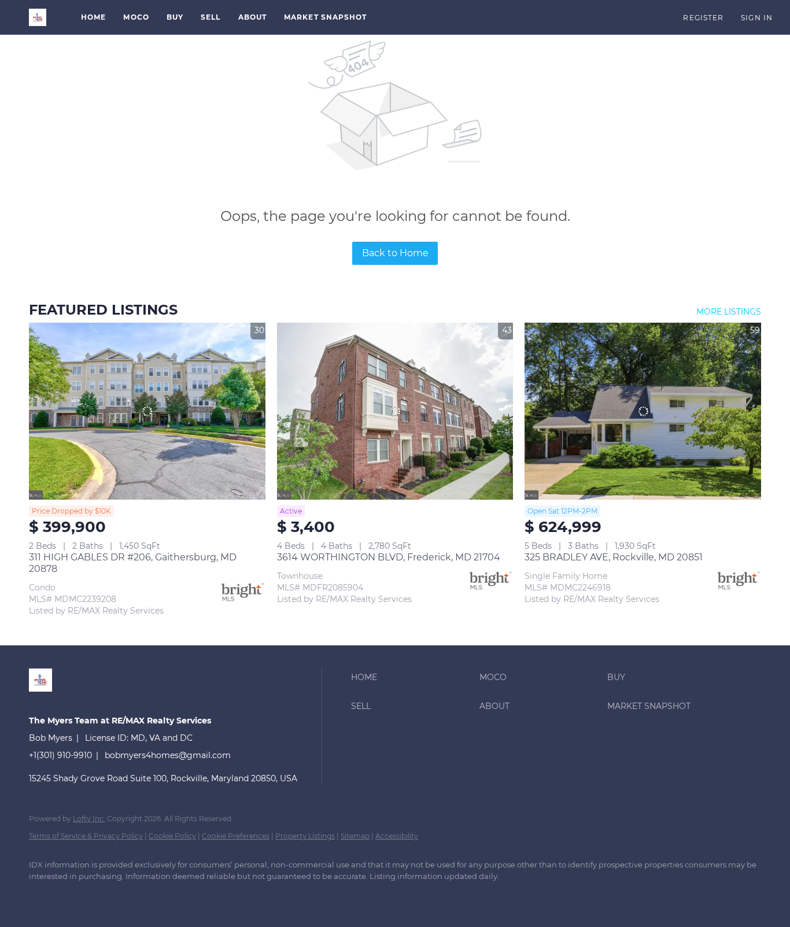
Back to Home (395, 253)
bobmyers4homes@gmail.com (168, 755)
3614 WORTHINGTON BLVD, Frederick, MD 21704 (388, 557)
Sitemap (355, 836)
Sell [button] (210, 17)
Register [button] (703, 17)
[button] (37, 17)
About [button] (252, 17)
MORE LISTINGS (728, 311)
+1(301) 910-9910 (60, 755)
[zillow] (76, 896)
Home (93, 17)
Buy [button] (175, 17)
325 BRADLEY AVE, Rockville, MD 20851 (614, 557)
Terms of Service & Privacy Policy (86, 836)
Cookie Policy (172, 836)
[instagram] (110, 896)
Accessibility (396, 836)
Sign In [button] (757, 17)
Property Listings (305, 836)
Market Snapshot (325, 17)
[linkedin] (43, 896)
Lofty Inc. (89, 818)
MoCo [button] (136, 17)
